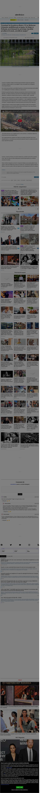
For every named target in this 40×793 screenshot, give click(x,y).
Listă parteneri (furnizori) (5, 784)
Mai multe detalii (9, 767)
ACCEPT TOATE (20, 787)
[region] (19, 777)
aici (4, 773)
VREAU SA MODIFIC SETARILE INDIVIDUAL (19, 789)
